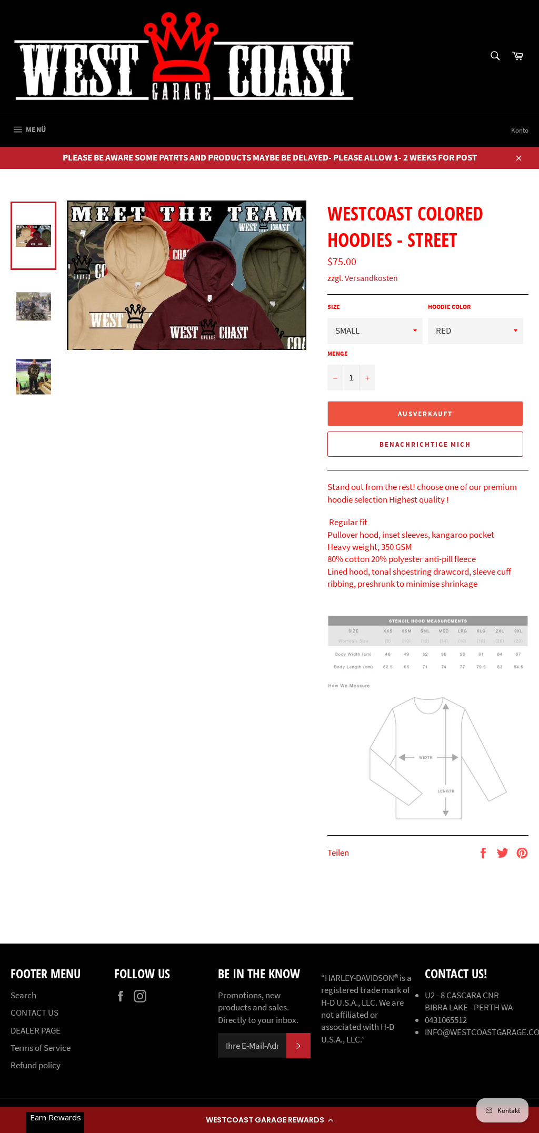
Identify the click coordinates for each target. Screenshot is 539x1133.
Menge (337, 353)
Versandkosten (371, 278)
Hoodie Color (449, 306)
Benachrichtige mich (425, 444)
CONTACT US (34, 1012)
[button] (269, 1120)
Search (23, 995)
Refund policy (36, 1065)
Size (333, 306)
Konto (519, 130)
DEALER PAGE (36, 1030)
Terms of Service (41, 1048)
